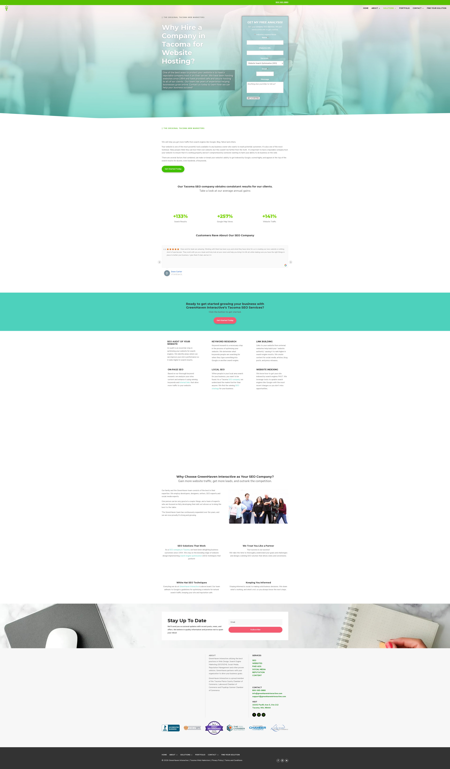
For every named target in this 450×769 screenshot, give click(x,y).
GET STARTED (253, 98)
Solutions (388, 8)
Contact (417, 8)
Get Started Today (173, 169)
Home (365, 8)
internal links (185, 382)
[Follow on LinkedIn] (286, 760)
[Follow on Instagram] (259, 715)
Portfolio (404, 8)
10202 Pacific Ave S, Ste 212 (265, 705)
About (374, 8)
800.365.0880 (282, 3)
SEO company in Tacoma (179, 549)
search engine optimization (191, 556)
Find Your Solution (436, 8)
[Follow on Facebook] (254, 715)
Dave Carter (176, 271)
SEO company (234, 379)
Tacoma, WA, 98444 (261, 707)
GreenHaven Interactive (189, 586)
